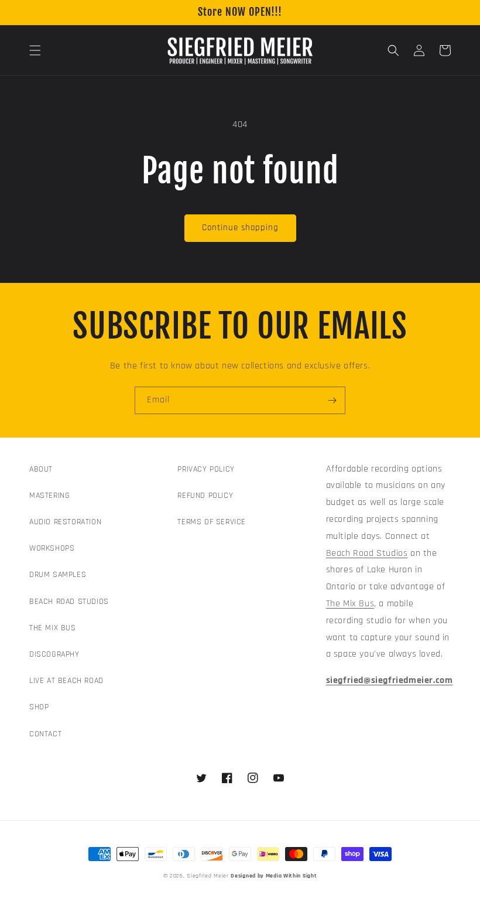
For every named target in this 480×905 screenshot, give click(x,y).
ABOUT (41, 469)
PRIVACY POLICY (205, 469)
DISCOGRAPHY (54, 654)
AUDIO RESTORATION (65, 522)
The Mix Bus (350, 603)
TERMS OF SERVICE (211, 522)
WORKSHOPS (51, 548)
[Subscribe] (332, 400)
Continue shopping (240, 227)
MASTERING (49, 495)
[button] (35, 50)
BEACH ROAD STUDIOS (69, 601)
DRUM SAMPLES (57, 574)
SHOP (39, 707)
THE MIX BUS (52, 628)
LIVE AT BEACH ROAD (66, 680)
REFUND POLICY (205, 495)
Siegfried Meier (208, 875)
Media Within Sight (291, 875)
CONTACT (45, 734)
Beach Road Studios (367, 553)
